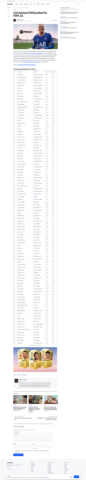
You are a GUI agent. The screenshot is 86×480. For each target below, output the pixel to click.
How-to (65, 464)
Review (49, 464)
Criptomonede (50, 472)
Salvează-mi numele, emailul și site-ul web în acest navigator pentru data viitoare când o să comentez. (32, 451)
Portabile (49, 465)
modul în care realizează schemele (31, 61)
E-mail (34, 443)
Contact (48, 4)
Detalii (47, 477)
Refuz (71, 476)
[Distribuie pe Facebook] (8, 10)
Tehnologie (26, 4)
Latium (35, 196)
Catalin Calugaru (20, 19)
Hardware (49, 467)
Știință (38, 4)
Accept (76, 476)
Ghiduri (65, 467)
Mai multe (43, 4)
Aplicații (49, 471)
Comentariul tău (16, 432)
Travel (65, 471)
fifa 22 (18, 374)
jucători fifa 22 (24, 374)
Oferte (65, 465)
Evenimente (66, 469)
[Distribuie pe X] (8, 13)
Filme (34, 4)
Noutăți (20, 4)
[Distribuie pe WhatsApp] (8, 16)
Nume (14, 443)
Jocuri (31, 4)
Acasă (16, 4)
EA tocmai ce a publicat (35, 53)
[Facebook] (8, 469)
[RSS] (11, 469)
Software (49, 469)
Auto (65, 472)
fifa (14, 374)
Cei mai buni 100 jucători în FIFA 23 (27, 64)
